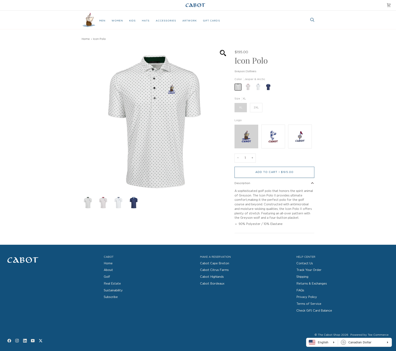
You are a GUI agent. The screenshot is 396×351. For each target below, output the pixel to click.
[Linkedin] (25, 341)
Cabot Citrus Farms (214, 270)
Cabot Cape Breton (214, 263)
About (108, 270)
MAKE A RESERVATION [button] (215, 257)
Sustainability (113, 290)
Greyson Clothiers (245, 71)
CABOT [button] (109, 257)
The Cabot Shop (329, 335)
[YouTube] (33, 341)
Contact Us (304, 263)
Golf (107, 276)
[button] (102, 21)
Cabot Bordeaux (212, 283)
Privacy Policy (306, 297)
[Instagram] (17, 341)
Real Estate (112, 283)
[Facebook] (9, 341)
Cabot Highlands (212, 276)
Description (242, 183)
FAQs (300, 290)
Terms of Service (308, 303)
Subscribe (111, 297)
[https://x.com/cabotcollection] (40, 341)
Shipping (302, 276)
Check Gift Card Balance (314, 310)
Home (86, 39)
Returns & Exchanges (311, 283)
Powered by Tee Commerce (369, 335)
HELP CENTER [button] (305, 257)
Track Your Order (309, 270)
